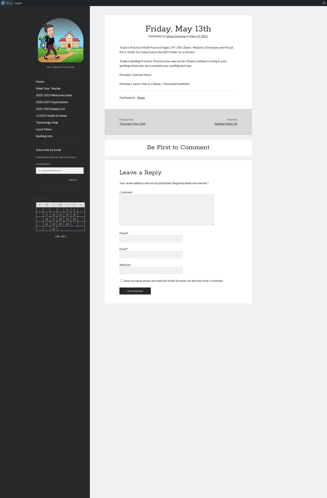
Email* (123, 249)
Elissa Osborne (175, 36)
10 (53, 214)
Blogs (141, 97)
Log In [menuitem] (18, 3)
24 (53, 223)
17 (53, 219)
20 (74, 219)
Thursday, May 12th (132, 123)
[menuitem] (6, 3)
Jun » (63, 236)
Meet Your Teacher (48, 88)
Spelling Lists (44, 136)
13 (74, 214)
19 (67, 219)
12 (67, 214)
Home (40, 81)
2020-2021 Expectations (52, 102)
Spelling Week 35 (226, 123)
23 (46, 223)
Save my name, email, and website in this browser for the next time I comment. (173, 280)
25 (60, 223)
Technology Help (47, 122)
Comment (125, 192)
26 (67, 223)
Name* (123, 233)
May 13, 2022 (199, 36)
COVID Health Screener (51, 115)
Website (125, 264)
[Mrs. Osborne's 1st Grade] (60, 63)
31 (53, 228)
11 (60, 214)
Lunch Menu (44, 129)
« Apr (57, 236)
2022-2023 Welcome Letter (54, 95)
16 (46, 219)
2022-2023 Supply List (50, 108)
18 (60, 219)
